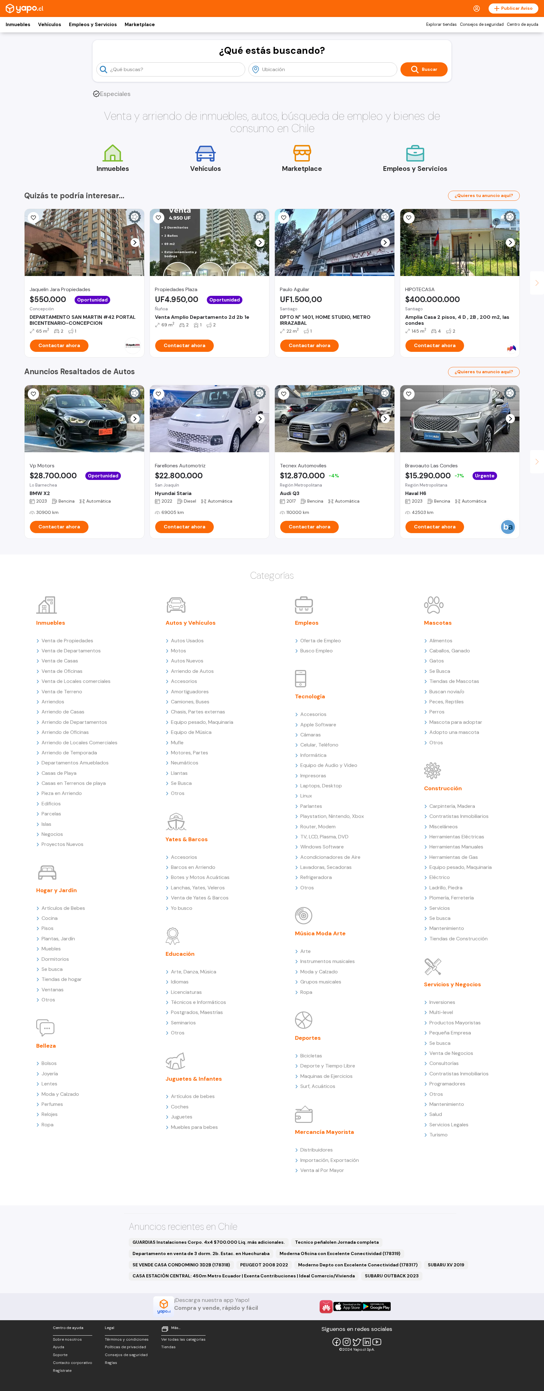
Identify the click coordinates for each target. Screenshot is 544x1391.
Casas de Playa (59, 773)
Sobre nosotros (67, 1339)
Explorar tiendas (441, 24)
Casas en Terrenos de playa (74, 783)
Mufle (177, 742)
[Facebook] (337, 1342)
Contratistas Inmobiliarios (459, 816)
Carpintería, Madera (452, 806)
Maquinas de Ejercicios (326, 1076)
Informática (313, 755)
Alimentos (440, 640)
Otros (48, 999)
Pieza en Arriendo (62, 793)
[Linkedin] (367, 1342)
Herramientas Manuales (456, 846)
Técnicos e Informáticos (198, 1002)
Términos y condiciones (127, 1339)
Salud (435, 1114)
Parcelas (51, 813)
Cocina (50, 918)
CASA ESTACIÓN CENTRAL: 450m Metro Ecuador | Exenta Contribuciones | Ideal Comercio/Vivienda (244, 1276)
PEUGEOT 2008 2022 (264, 1265)
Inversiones (442, 1002)
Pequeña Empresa (450, 1032)
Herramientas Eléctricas (456, 836)
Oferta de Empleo (320, 640)
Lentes (49, 1083)
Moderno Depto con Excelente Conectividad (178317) (358, 1265)
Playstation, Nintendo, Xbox (332, 816)
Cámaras (310, 734)
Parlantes (311, 806)
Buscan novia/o (446, 691)
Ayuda (58, 1346)
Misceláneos (443, 826)
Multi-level (441, 1012)
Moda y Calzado (60, 1094)
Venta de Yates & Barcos (200, 897)
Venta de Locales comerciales (76, 681)
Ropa (48, 1124)
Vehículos (49, 24)
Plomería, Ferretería (451, 897)
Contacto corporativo (72, 1362)
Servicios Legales (448, 1124)
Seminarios (183, 1022)
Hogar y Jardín (56, 890)
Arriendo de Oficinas (65, 732)
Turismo (438, 1134)
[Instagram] (347, 1342)
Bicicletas (311, 1055)
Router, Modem (318, 826)
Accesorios (184, 681)
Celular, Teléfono (319, 744)
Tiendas (168, 1346)
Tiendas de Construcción (458, 938)
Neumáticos (184, 762)
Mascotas (438, 623)
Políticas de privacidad (125, 1346)
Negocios (52, 834)
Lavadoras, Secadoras (326, 867)
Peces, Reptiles (446, 701)
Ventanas (53, 989)
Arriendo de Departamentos (74, 722)
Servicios (439, 908)
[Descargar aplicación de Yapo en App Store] (347, 1306)
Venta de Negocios (451, 1053)
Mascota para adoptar (455, 722)
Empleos (307, 623)
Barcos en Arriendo (193, 867)
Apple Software (318, 724)
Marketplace (140, 24)
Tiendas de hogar (62, 979)
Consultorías (444, 1063)
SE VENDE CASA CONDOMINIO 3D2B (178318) (181, 1265)
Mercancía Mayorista (324, 1132)
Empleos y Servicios (93, 24)
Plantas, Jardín (58, 938)
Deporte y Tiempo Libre (327, 1065)
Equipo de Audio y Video (328, 765)
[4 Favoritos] (409, 217)
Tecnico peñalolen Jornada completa (337, 1242)
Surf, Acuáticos (317, 1086)
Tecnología (310, 696)
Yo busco (181, 908)
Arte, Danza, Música (193, 971)
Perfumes (52, 1104)
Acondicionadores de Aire (330, 857)
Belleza (46, 1046)
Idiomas (180, 981)
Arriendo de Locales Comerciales (79, 742)
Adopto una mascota (454, 732)
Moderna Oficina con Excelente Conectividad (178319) (340, 1253)
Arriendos (53, 701)
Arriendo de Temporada (69, 752)
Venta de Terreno (62, 691)
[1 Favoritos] (158, 394)
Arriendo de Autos (192, 671)
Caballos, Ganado (449, 650)
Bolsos (49, 1063)
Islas (46, 824)
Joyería (50, 1073)
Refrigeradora (316, 877)
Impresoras (313, 775)
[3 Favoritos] (33, 394)
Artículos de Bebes (63, 908)
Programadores (447, 1083)
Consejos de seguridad (482, 24)
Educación (180, 954)
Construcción (443, 788)
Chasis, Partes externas (198, 711)
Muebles (51, 948)
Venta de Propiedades (67, 640)
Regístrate (62, 1370)
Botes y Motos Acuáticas (200, 877)
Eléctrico (439, 877)
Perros (437, 711)
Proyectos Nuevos (62, 844)
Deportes (308, 1038)
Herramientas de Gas (453, 857)
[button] (134, 242)
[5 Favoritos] (33, 217)
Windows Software (322, 846)
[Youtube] (377, 1342)
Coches (180, 1106)
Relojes (50, 1114)
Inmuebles (18, 24)
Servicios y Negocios (452, 984)
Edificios (51, 803)
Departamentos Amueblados (75, 762)
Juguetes (181, 1116)
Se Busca (181, 783)
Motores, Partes (189, 752)
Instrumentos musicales (327, 961)
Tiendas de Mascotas (454, 681)
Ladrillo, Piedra (445, 887)
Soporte (60, 1354)
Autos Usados (187, 640)
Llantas (179, 773)
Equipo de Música (191, 732)
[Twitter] (357, 1342)
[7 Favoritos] (283, 217)
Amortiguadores (190, 691)
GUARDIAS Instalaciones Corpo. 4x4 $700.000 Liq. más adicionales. (209, 1242)
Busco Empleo (316, 650)
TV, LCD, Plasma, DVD (324, 836)
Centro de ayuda (522, 24)
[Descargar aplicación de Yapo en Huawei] (326, 1306)
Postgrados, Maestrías (197, 1012)
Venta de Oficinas (62, 671)
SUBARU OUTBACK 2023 (392, 1276)
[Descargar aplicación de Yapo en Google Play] (376, 1306)
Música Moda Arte (320, 933)
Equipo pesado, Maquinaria (202, 722)
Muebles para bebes (194, 1127)
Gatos (436, 660)
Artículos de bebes (193, 1096)
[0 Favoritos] (158, 217)
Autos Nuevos (187, 660)
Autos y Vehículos (191, 623)
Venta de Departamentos (71, 650)
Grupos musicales (320, 981)
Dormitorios (55, 959)
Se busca (52, 969)
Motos (178, 650)
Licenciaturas (186, 992)
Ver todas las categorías (183, 1339)
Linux (306, 795)
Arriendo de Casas (63, 711)
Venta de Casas (60, 660)
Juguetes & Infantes (194, 1079)
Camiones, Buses (190, 701)
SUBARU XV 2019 (446, 1265)
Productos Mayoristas (455, 1022)
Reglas (111, 1362)
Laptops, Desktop (321, 785)
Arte (305, 951)
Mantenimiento (446, 928)
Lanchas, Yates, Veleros (198, 887)
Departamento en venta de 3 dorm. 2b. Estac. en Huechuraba (201, 1253)
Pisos (48, 928)
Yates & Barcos (187, 839)
